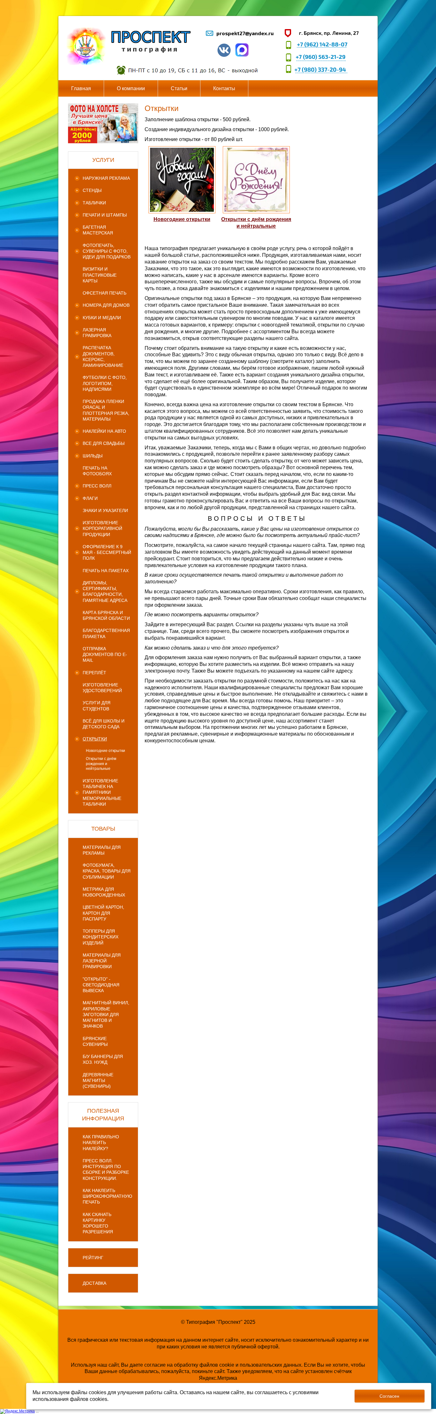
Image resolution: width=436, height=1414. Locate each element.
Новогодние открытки (182, 219)
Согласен (389, 1396)
